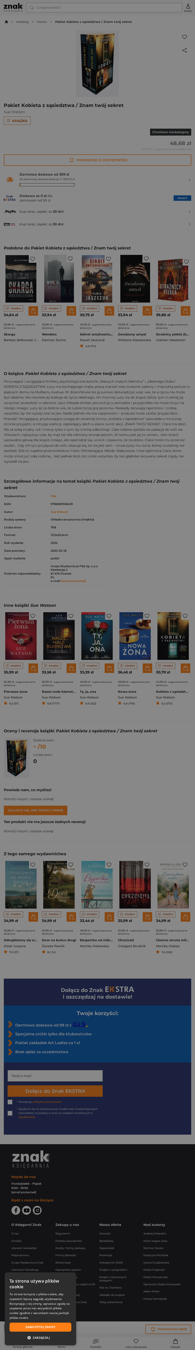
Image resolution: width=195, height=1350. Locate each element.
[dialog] (40, 1308)
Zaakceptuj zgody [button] (40, 1327)
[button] (40, 1337)
